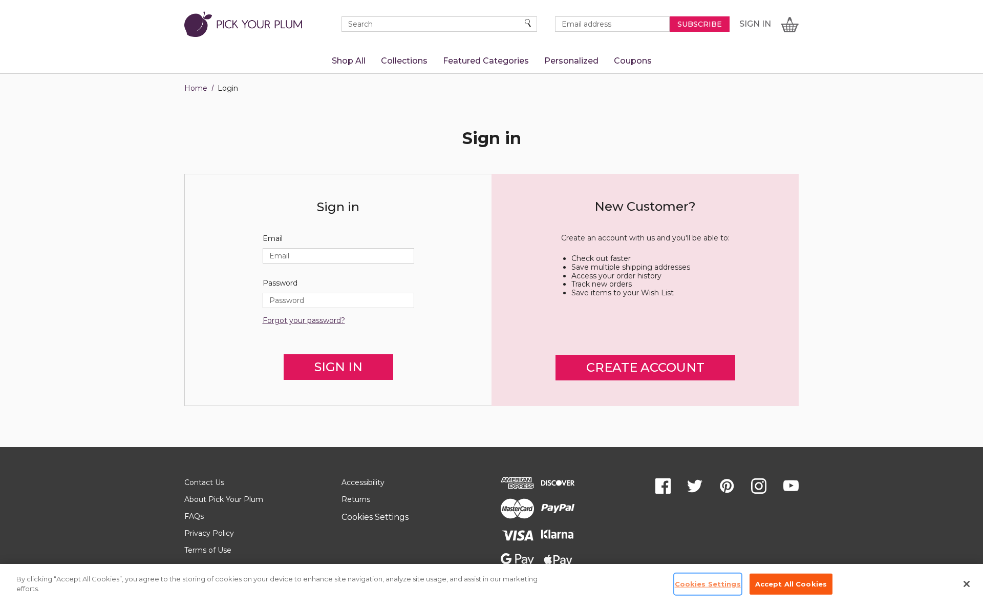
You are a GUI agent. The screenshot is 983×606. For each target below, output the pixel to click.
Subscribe (699, 24)
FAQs (194, 516)
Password (280, 283)
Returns (355, 499)
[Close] (966, 584)
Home (195, 88)
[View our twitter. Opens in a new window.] (694, 486)
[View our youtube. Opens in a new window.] (791, 486)
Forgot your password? (304, 320)
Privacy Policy (209, 533)
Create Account (645, 367)
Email (273, 238)
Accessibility (362, 482)
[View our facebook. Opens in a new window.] (663, 486)
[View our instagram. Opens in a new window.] (758, 486)
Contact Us (204, 482)
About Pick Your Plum (223, 499)
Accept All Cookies (791, 584)
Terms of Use (207, 550)
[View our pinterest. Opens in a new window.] (727, 486)
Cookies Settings (375, 517)
